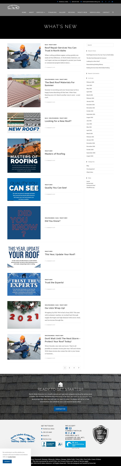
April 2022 (89, 92)
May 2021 (89, 127)
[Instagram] (69, 433)
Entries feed (90, 183)
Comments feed (91, 185)
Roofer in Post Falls (75, 448)
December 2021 (91, 104)
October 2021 (90, 111)
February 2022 (90, 98)
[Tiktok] (71, 433)
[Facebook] (66, 433)
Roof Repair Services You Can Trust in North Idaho (100, 55)
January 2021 (90, 140)
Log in (88, 181)
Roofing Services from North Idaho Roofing (98, 68)
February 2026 (90, 82)
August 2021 (90, 117)
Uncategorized (49, 79)
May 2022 (89, 88)
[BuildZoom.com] (75, 444)
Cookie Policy (12, 457)
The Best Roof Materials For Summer (96, 58)
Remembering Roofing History (95, 64)
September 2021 (91, 114)
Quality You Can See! (56, 187)
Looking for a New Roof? (58, 121)
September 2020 (91, 153)
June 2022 (89, 85)
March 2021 (90, 133)
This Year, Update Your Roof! (60, 254)
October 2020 (90, 149)
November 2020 (91, 146)
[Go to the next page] (78, 367)
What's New (53, 44)
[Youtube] (74, 433)
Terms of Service (78, 461)
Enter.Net (92, 463)
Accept (7, 461)
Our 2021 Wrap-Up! (55, 308)
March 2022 (90, 95)
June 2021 (89, 124)
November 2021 (91, 108)
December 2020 (91, 143)
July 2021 (89, 120)
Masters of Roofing (55, 154)
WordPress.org (90, 187)
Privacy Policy (65, 461)
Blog (46, 44)
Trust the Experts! (54, 282)
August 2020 (90, 156)
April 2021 (89, 130)
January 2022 (90, 101)
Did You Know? (52, 221)
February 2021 (90, 137)
